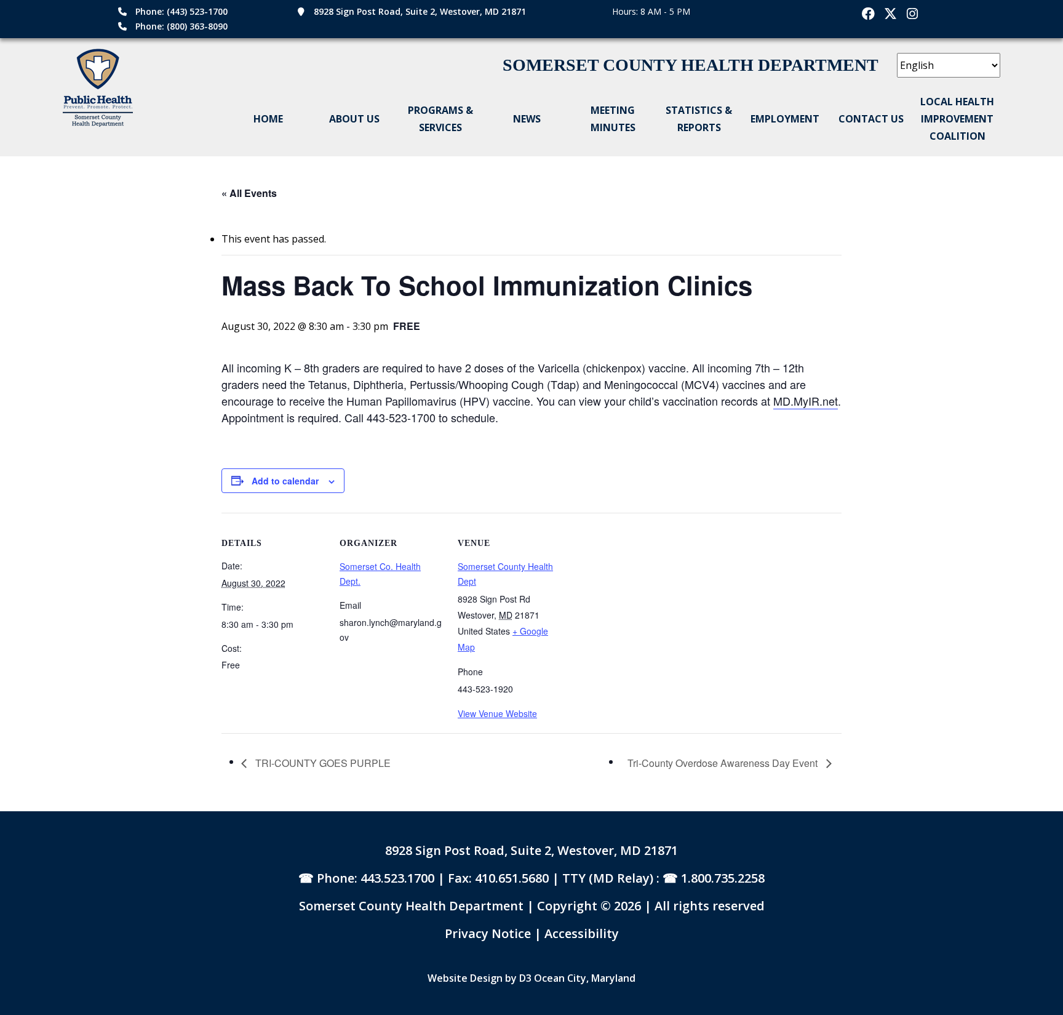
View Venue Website (497, 713)
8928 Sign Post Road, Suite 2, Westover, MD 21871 (420, 11)
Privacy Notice (489, 933)
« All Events (249, 193)
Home (268, 119)
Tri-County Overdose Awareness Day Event (723, 763)
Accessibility (581, 933)
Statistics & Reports (699, 118)
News (527, 119)
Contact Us (871, 119)
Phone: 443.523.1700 (375, 878)
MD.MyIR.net (805, 401)
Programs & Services (440, 118)
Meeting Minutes (613, 118)
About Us (354, 119)
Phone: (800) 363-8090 (181, 26)
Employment (784, 119)
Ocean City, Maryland (584, 978)
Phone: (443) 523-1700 (181, 11)
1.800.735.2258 (723, 878)
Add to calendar (285, 481)
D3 (525, 978)
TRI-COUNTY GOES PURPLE (322, 763)
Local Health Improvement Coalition (957, 119)
